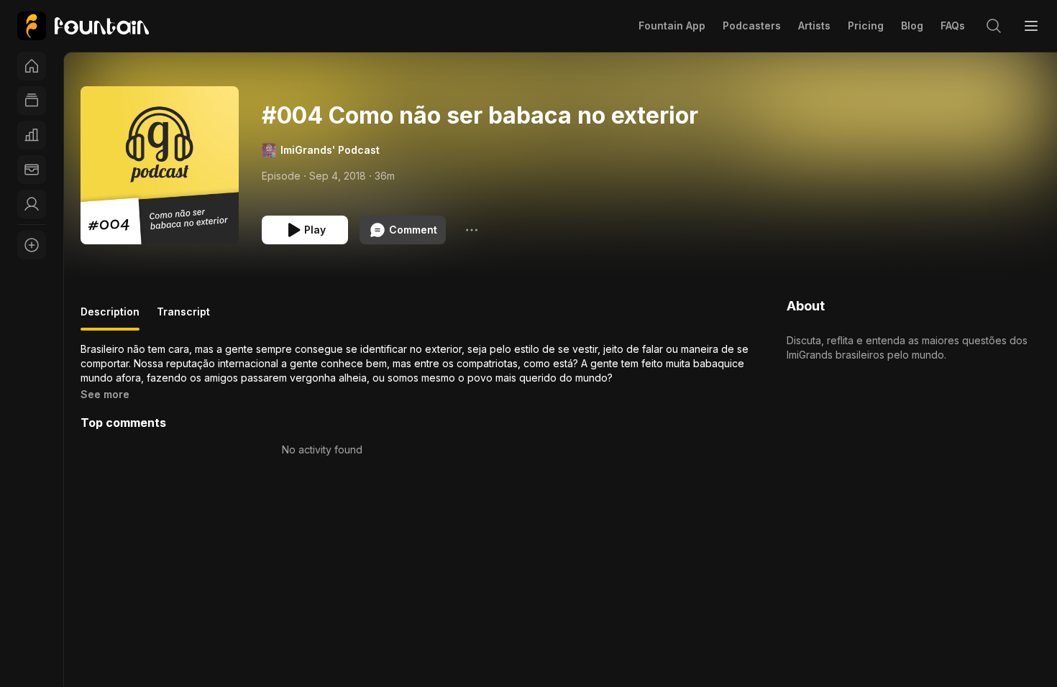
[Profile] (31, 204)
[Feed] (31, 100)
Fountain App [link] (672, 25)
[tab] (110, 318)
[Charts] (31, 135)
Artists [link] (814, 25)
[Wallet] (31, 169)
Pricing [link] (866, 25)
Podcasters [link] (752, 25)
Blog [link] (912, 25)
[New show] (31, 245)
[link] (83, 25)
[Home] (31, 66)
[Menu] (1031, 25)
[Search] (993, 26)
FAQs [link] (953, 25)
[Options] (471, 230)
